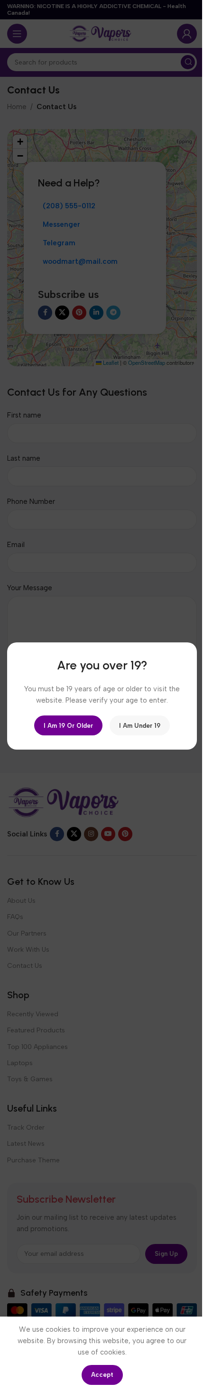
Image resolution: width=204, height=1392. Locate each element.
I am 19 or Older (68, 725)
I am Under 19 (139, 725)
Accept (98, 1374)
